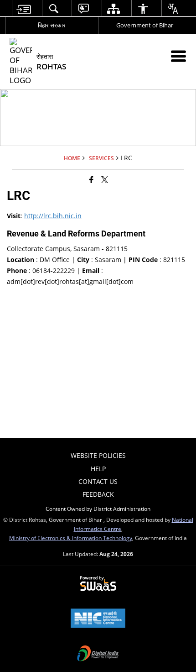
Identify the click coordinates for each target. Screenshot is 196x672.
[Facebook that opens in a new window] (91, 179)
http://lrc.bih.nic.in (53, 215)
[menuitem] (23, 8)
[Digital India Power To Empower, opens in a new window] (98, 654)
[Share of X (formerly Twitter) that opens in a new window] (104, 179)
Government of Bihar (144, 25)
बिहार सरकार (52, 25)
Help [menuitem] (98, 468)
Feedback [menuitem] (98, 494)
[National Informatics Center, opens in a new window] (98, 619)
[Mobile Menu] (178, 56)
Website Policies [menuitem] (98, 455)
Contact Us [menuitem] (98, 481)
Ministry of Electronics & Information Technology (70, 537)
